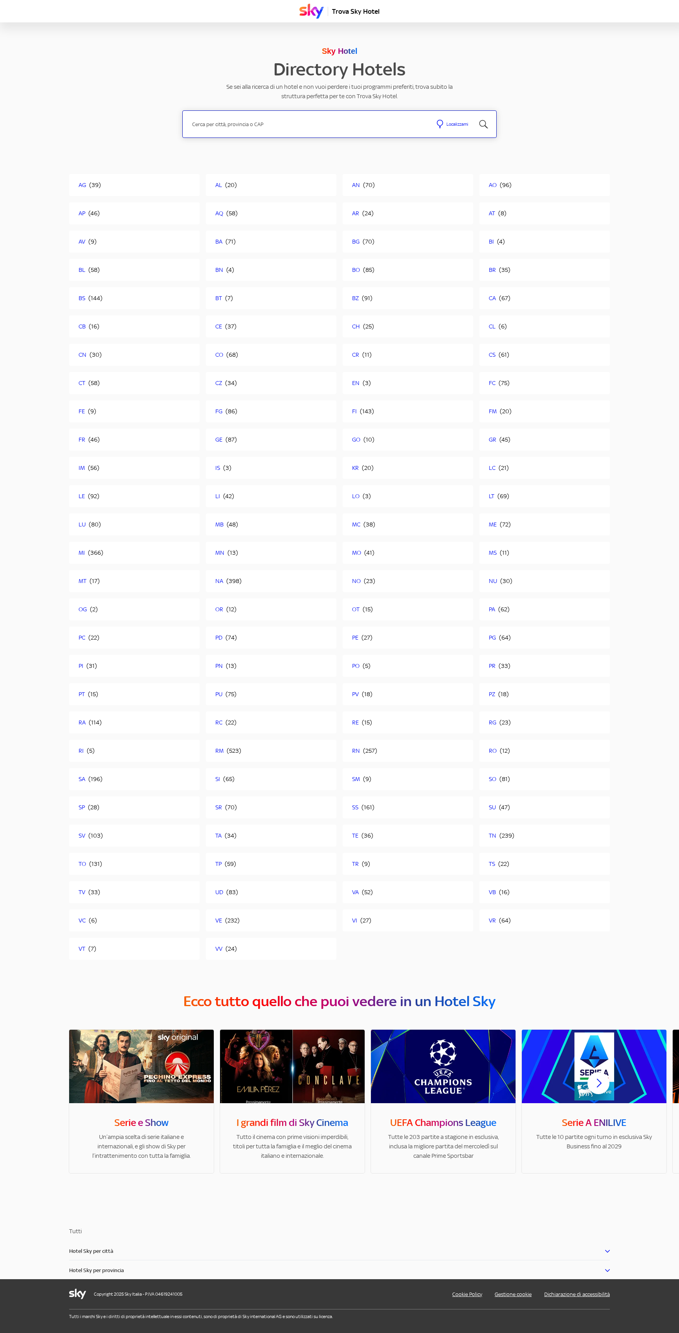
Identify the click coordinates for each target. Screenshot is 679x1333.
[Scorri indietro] (80, 1088)
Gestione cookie (513, 1294)
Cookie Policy (467, 1294)
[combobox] (307, 124)
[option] (141, 1101)
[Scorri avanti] (598, 1089)
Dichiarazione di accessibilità (577, 1294)
